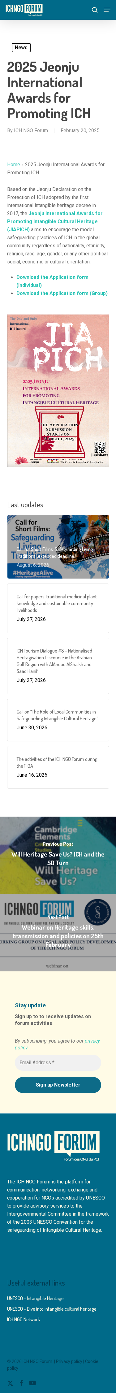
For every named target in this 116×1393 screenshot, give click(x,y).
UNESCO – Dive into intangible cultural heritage (52, 1309)
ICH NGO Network (23, 1319)
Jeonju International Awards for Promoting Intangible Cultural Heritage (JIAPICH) (55, 221)
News (21, 47)
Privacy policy (69, 1361)
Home (13, 164)
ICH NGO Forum (31, 130)
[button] (107, 10)
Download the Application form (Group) (62, 293)
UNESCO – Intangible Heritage (35, 1298)
